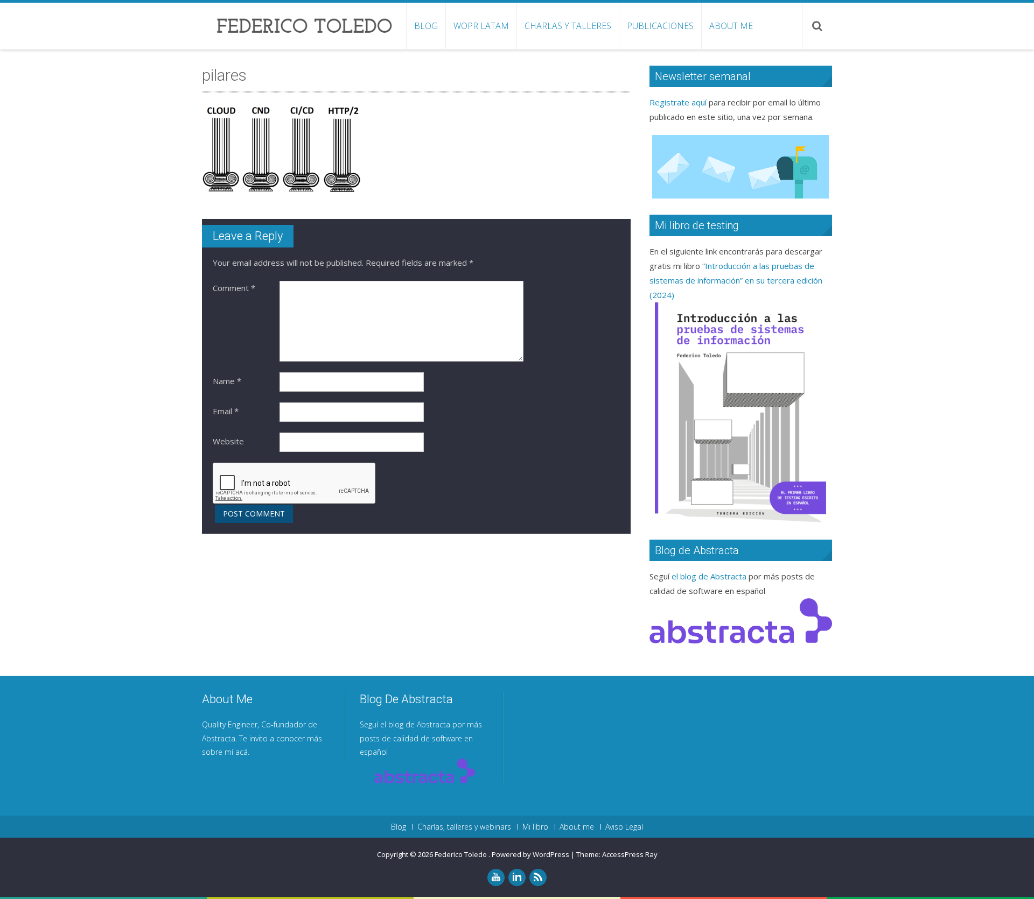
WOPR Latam (481, 26)
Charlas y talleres (568, 26)
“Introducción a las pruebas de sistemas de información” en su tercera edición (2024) (735, 280)
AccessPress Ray (630, 854)
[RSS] (538, 877)
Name (227, 381)
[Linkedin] (517, 877)
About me (731, 26)
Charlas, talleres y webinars (464, 827)
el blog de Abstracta (709, 576)
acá (241, 752)
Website (228, 441)
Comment (234, 287)
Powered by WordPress (530, 854)
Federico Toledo (461, 854)
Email (226, 411)
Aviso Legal (624, 827)
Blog (426, 26)
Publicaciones (660, 26)
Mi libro (535, 827)
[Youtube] (496, 877)
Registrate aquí (678, 102)
